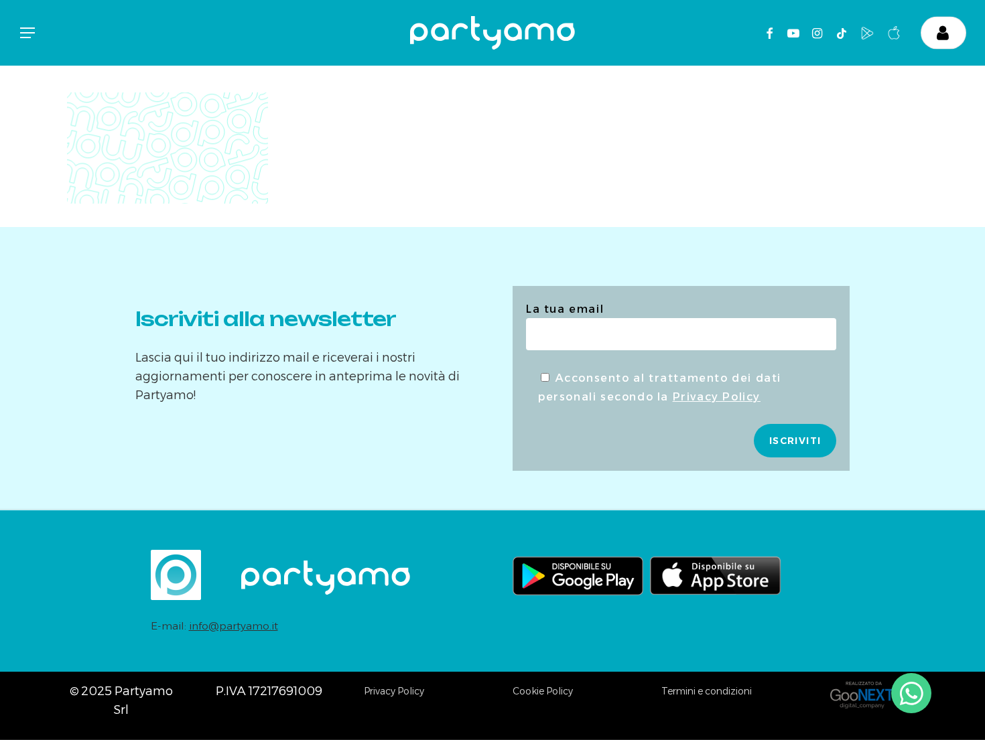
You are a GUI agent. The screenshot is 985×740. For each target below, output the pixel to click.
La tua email (565, 309)
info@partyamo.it (233, 625)
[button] (27, 33)
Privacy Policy (717, 396)
